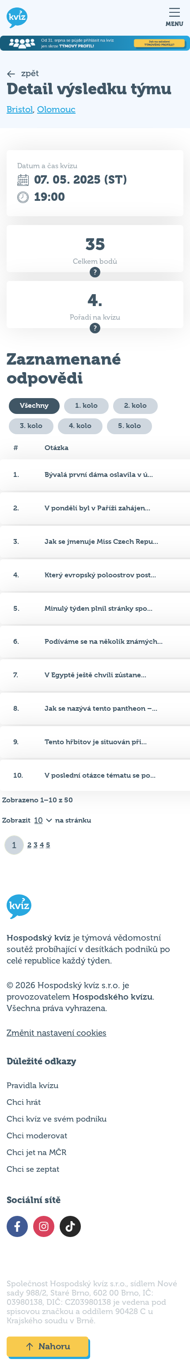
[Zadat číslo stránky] (14, 845)
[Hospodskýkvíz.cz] (17, 17)
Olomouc (56, 109)
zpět (29, 73)
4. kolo (80, 425)
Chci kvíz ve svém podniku (56, 1119)
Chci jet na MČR (36, 1152)
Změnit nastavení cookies (56, 1033)
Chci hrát (24, 1102)
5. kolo (129, 425)
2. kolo (135, 405)
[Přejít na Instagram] (43, 1226)
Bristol (20, 109)
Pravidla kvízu (32, 1085)
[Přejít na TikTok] (70, 1226)
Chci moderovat (37, 1135)
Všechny (34, 405)
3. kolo (31, 425)
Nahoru (54, 1346)
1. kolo (86, 405)
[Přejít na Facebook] (17, 1226)
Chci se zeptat (33, 1169)
